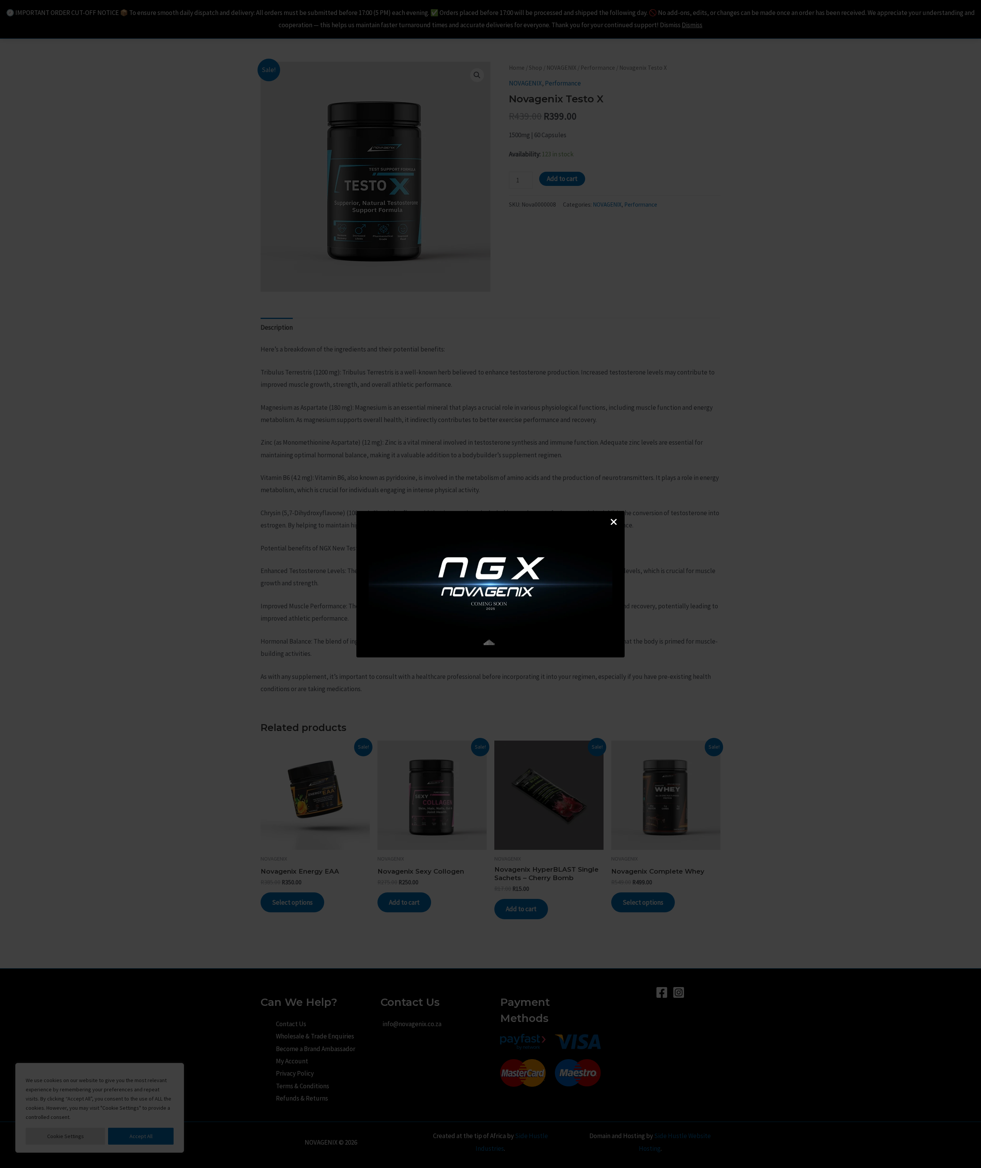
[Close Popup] (614, 522)
